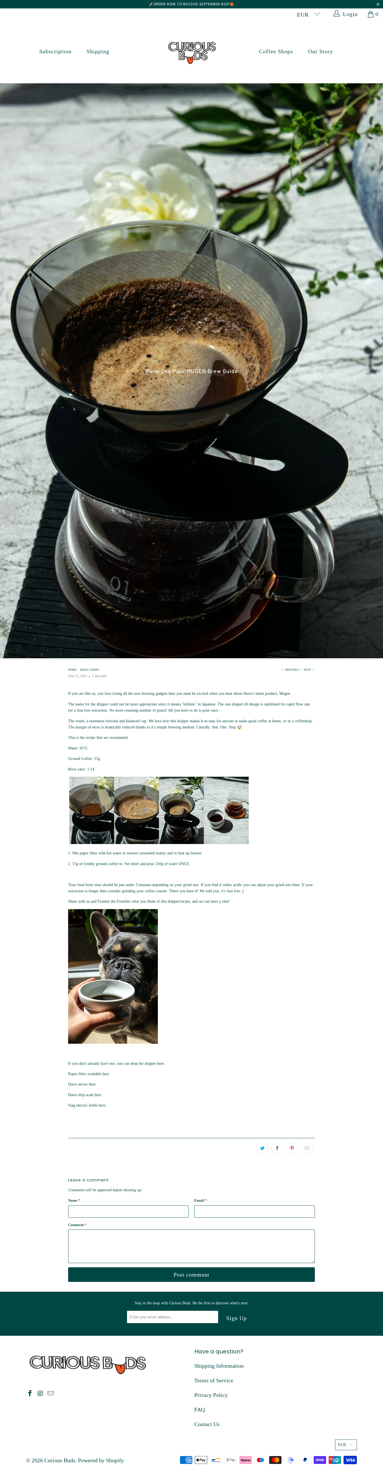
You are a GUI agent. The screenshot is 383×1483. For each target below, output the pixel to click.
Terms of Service (213, 1380)
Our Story (320, 51)
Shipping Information (219, 1366)
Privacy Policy (211, 1395)
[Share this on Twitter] (262, 1148)
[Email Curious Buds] (51, 1393)
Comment (77, 1225)
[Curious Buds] (191, 51)
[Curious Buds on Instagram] (40, 1393)
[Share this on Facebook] (277, 1148)
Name (74, 1200)
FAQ (199, 1409)
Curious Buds (59, 1460)
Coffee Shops (276, 51)
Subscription (55, 51)
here (160, 1063)
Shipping (98, 51)
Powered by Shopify (101, 1460)
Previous (291, 669)
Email (200, 1200)
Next (308, 669)
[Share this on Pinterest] (292, 1148)
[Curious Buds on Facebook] (30, 1393)
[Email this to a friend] (307, 1148)
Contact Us (207, 1424)
